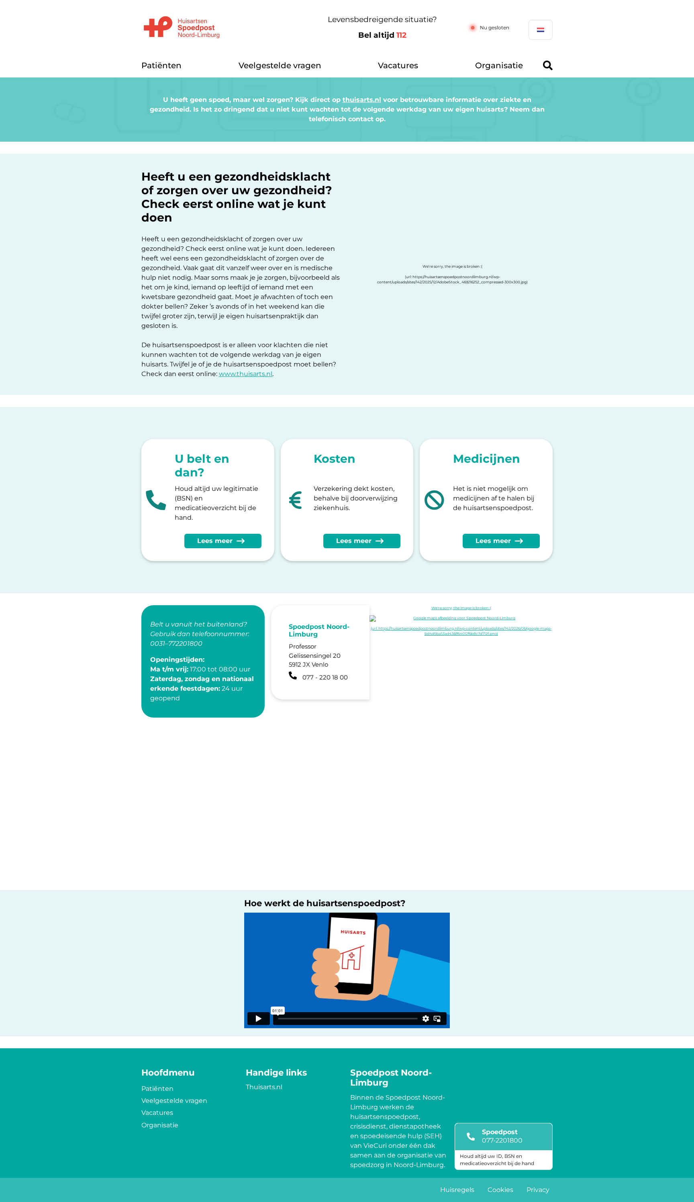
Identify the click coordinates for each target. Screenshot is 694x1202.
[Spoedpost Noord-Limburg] (220, 28)
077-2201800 (502, 1140)
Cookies (500, 1190)
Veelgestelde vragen (280, 65)
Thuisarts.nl (264, 1087)
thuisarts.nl (362, 100)
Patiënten (161, 65)
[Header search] (548, 65)
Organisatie (499, 65)
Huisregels (457, 1190)
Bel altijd (382, 35)
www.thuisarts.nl (245, 374)
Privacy (538, 1190)
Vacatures (398, 65)
